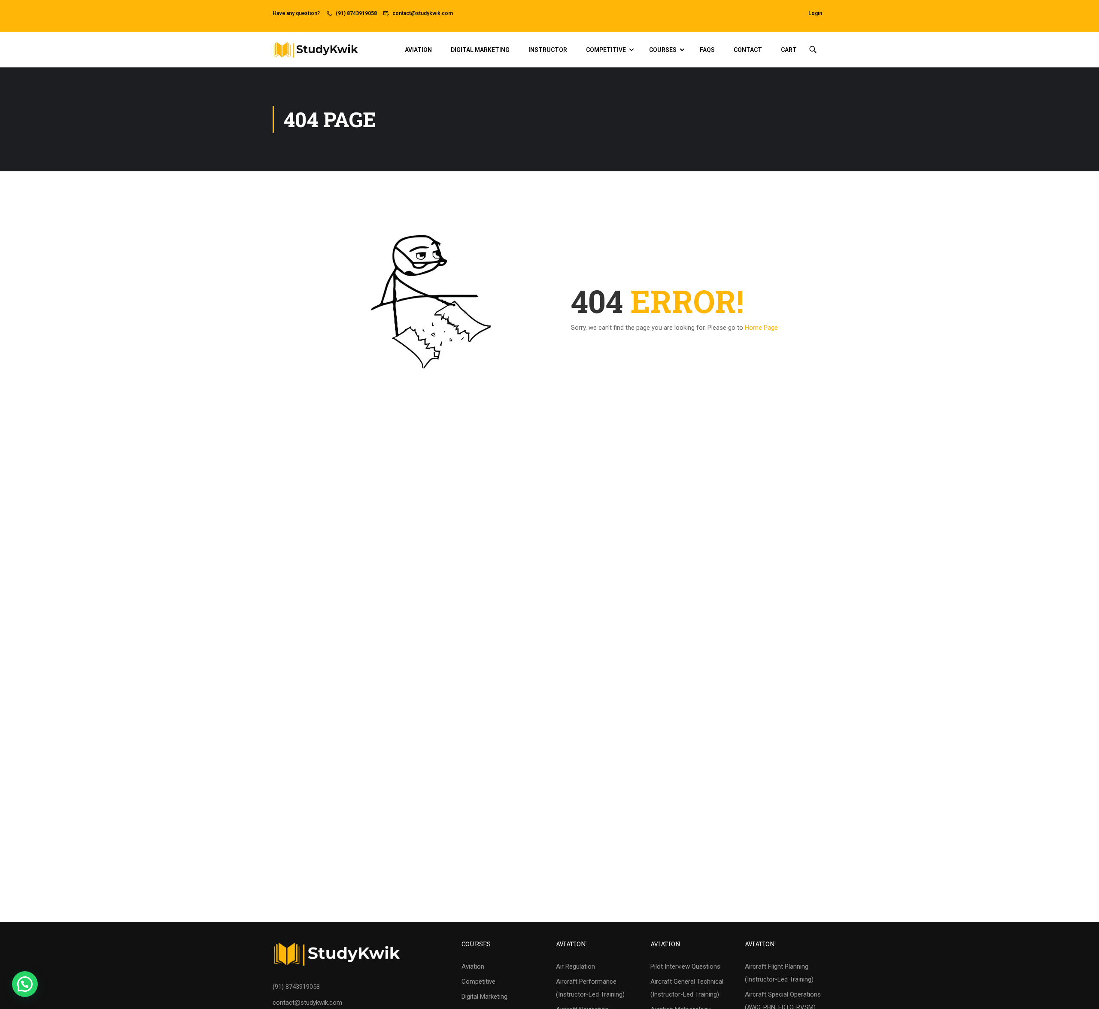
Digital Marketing (480, 49)
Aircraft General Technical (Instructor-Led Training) (686, 988)
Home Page (761, 327)
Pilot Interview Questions (685, 966)
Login (815, 13)
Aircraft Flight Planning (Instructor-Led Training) (779, 973)
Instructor (547, 49)
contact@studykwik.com (422, 13)
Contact (748, 49)
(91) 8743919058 (356, 13)
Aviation (418, 49)
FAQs (707, 49)
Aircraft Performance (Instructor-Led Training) (590, 988)
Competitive (606, 49)
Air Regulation (575, 966)
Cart (789, 49)
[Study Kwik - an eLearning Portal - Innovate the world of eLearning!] (315, 49)
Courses (663, 49)
